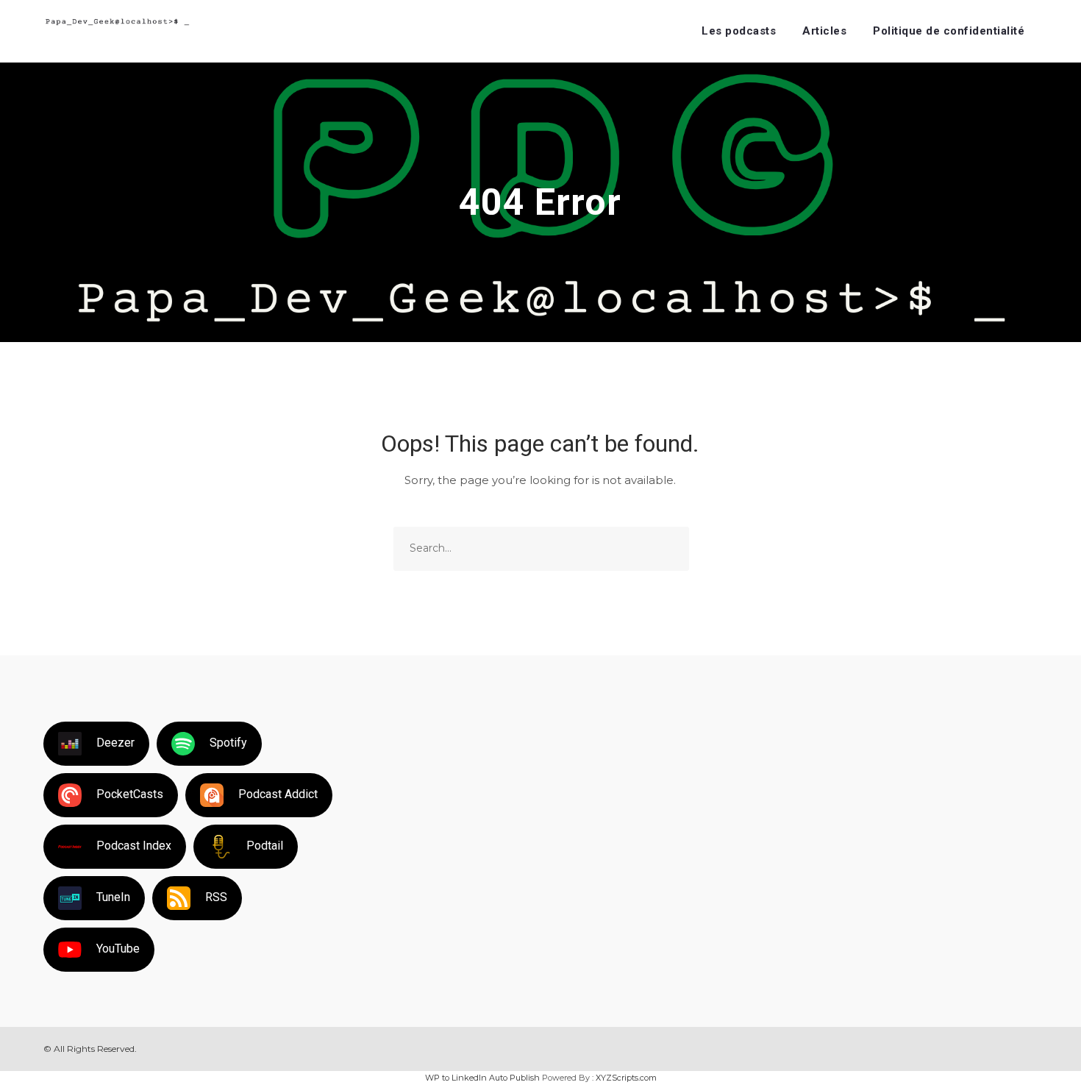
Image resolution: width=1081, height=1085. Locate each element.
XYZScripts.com (626, 1077)
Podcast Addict (278, 794)
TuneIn (113, 897)
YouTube (118, 949)
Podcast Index (133, 846)
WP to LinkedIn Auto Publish (482, 1077)
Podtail (264, 846)
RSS (216, 897)
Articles (824, 31)
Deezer (115, 743)
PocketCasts (129, 794)
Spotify (228, 743)
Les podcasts (739, 31)
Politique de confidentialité (948, 31)
